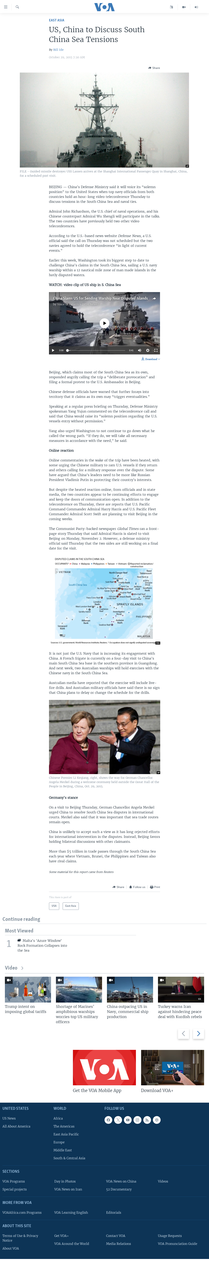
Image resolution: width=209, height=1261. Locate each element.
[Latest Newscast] (196, 7)
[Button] (154, 67)
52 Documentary (119, 1189)
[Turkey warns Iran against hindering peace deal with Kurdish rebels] (181, 990)
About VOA (10, 1248)
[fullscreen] (156, 350)
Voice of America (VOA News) (78, 304)
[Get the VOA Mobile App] (104, 1067)
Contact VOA (115, 1236)
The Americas (63, 1126)
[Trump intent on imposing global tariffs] (28, 990)
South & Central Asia (69, 1158)
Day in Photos (65, 1181)
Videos (163, 1181)
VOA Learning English (71, 1213)
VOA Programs (13, 1181)
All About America (16, 1126)
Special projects (14, 1189)
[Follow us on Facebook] (108, 1120)
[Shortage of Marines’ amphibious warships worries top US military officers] (79, 990)
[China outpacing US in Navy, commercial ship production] (130, 990)
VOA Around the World (71, 1244)
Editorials (113, 1213)
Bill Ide (58, 50)
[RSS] (147, 1120)
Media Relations (118, 1244)
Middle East (62, 1150)
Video (11, 968)
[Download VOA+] (172, 1067)
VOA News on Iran (68, 1189)
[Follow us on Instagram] (137, 1120)
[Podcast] (157, 1120)
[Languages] (171, 7)
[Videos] (184, 7)
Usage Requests (170, 1236)
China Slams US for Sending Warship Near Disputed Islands (100, 299)
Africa (58, 1118)
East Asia (56, 20)
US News (9, 1118)
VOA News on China (121, 1181)
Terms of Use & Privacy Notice (20, 1238)
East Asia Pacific (66, 1134)
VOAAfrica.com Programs (22, 1213)
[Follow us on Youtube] (128, 1120)
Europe (58, 1142)
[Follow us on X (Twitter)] (118, 1120)
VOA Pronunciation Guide (177, 1244)
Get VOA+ (61, 1236)
